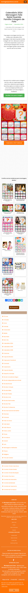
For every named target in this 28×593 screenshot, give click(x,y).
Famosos (6, 417)
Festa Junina (7, 431)
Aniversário (6, 330)
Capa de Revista (8, 357)
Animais (5, 326)
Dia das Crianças (8, 387)
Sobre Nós (21, 579)
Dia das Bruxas (7, 384)
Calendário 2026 (8, 350)
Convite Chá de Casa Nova (11, 466)
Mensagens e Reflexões (10, 447)
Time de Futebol (8, 458)
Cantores (6, 353)
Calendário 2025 (8, 346)
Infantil (5, 441)
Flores (5, 434)
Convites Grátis (14, 540)
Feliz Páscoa (7, 427)
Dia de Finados (7, 394)
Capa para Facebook (9, 360)
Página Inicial (8, 24)
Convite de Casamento (10, 486)
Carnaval (6, 363)
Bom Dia (5, 340)
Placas (5, 451)
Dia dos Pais (6, 404)
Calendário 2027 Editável (14, 143)
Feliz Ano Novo (7, 421)
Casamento (6, 367)
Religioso (6, 454)
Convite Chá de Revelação (11, 473)
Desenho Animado (8, 373)
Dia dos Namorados (9, 400)
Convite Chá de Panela (10, 469)
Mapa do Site (5, 579)
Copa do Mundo (8, 370)
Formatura (6, 437)
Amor (5, 323)
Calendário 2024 (18, 24)
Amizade (6, 320)
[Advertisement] (14, 64)
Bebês (5, 333)
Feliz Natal (6, 424)
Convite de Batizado (9, 483)
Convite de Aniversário (10, 479)
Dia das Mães (7, 390)
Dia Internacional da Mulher (11, 410)
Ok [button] (14, 590)
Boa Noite (6, 336)
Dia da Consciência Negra (10, 377)
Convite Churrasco (8, 476)
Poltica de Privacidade (14, 527)
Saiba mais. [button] (5, 586)
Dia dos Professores (9, 407)
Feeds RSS (14, 579)
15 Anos (5, 316)
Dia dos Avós (7, 397)
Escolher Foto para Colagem (14, 95)
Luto (4, 444)
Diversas (6, 414)
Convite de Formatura (9, 489)
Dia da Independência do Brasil (12, 380)
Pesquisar (14, 307)
